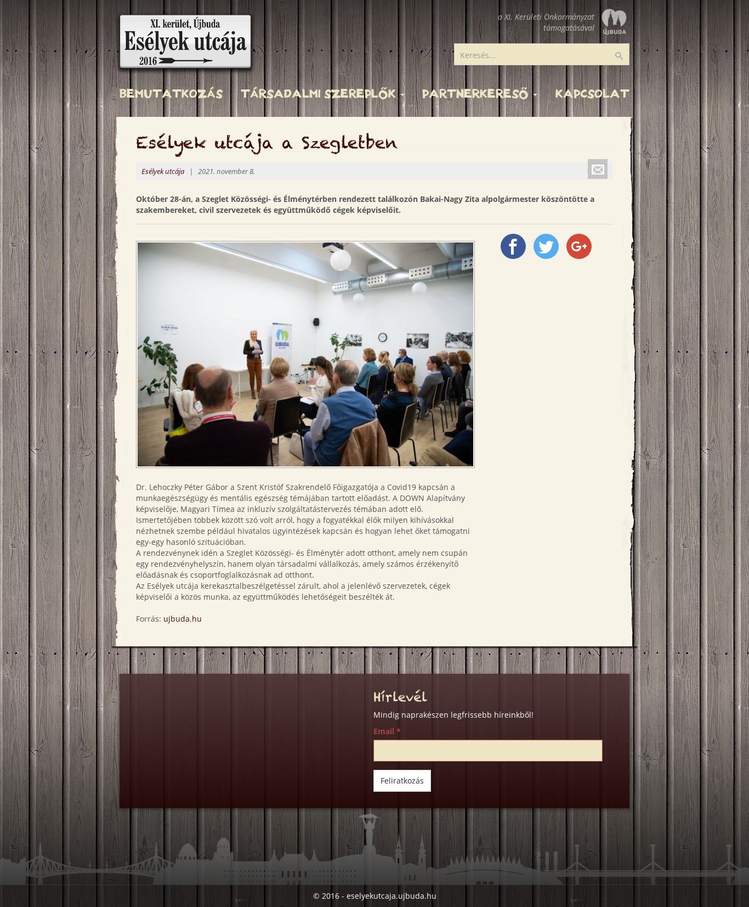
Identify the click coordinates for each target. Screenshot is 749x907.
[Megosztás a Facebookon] (513, 246)
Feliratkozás (402, 780)
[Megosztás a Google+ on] (579, 246)
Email (387, 731)
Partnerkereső (477, 94)
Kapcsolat (592, 94)
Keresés (626, 56)
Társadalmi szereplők (320, 94)
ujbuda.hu (182, 618)
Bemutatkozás (171, 94)
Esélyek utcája (162, 171)
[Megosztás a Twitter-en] (546, 246)
